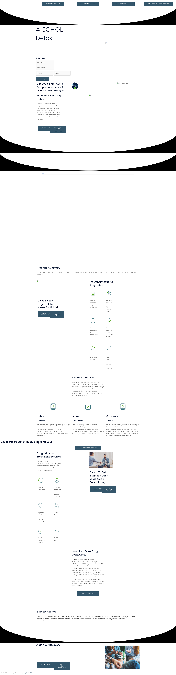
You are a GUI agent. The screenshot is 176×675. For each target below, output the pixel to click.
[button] (39, 620)
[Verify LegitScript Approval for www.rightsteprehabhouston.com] (75, 86)
